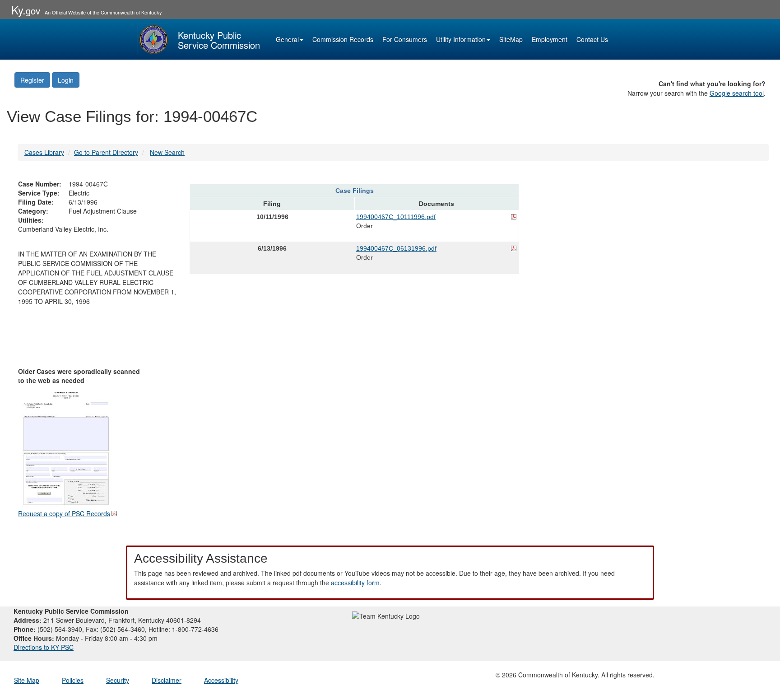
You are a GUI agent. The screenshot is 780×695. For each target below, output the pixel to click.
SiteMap (511, 39)
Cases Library (44, 152)
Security (117, 680)
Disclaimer (166, 680)
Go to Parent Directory (106, 152)
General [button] (287, 39)
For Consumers (404, 39)
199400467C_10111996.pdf (396, 216)
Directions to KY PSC (44, 647)
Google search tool (737, 93)
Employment (549, 39)
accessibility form (355, 582)
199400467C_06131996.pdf (396, 248)
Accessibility (221, 680)
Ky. (25, 10)
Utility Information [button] (461, 39)
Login (66, 79)
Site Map (26, 680)
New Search (167, 152)
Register (32, 79)
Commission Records (342, 39)
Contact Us (592, 39)
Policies (73, 680)
